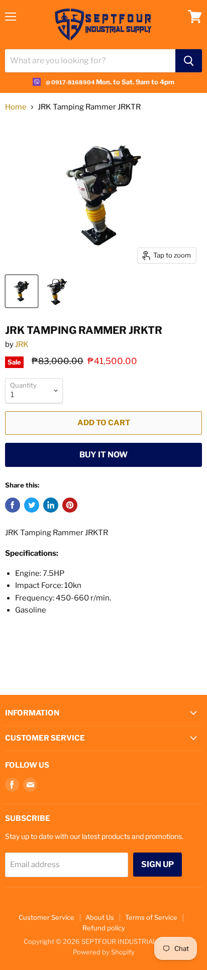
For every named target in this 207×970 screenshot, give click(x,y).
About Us (99, 917)
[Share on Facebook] (12, 505)
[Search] (188, 60)
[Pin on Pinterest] (69, 505)
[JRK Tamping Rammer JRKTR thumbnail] (22, 291)
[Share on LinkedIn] (50, 505)
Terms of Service (151, 917)
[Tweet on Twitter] (31, 505)
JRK (22, 344)
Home (16, 107)
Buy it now (103, 454)
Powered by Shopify (104, 952)
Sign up (157, 864)
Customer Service (46, 917)
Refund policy (103, 928)
